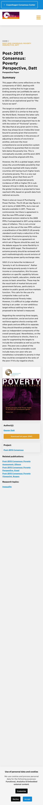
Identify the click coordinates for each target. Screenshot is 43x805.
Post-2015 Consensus (14, 450)
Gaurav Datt (9, 430)
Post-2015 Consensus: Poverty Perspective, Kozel (16, 468)
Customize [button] (21, 791)
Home (5, 41)
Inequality (7, 486)
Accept (27, 799)
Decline (16, 799)
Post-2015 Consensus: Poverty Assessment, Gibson (16, 462)
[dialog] (21, 786)
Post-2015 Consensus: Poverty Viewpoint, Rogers (16, 474)
